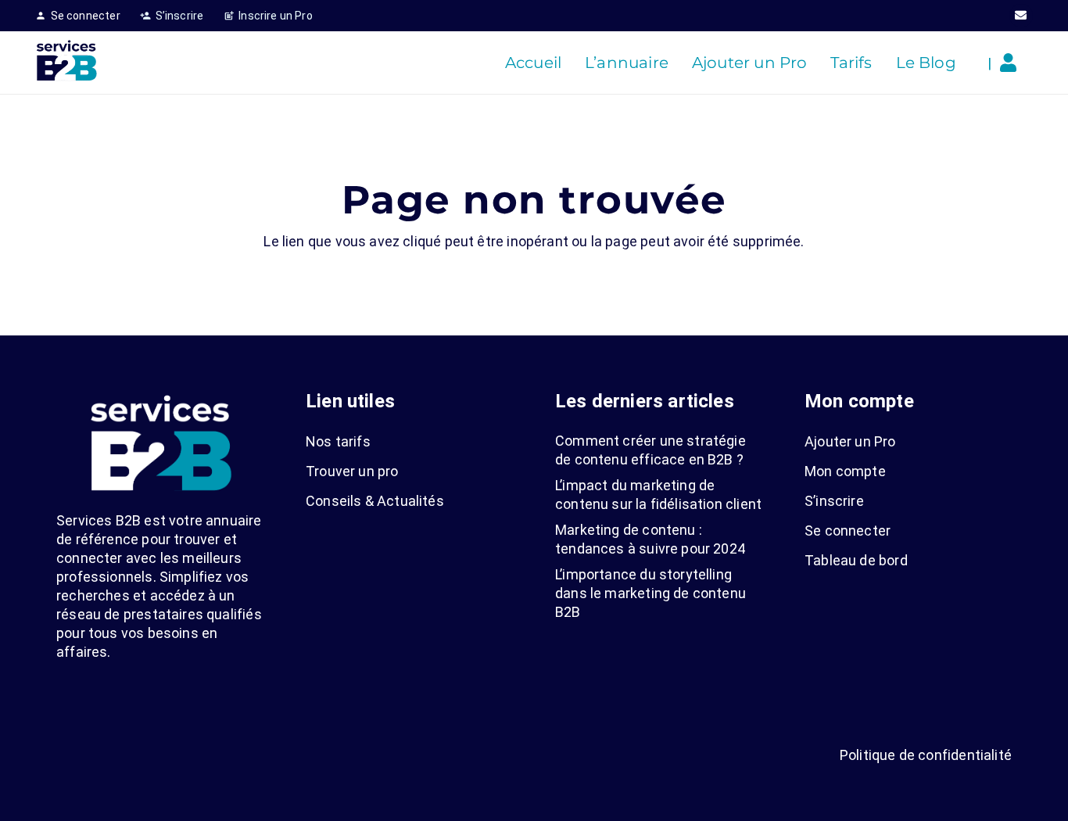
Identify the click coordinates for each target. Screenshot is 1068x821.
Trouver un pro (352, 471)
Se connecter (848, 530)
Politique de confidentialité (926, 755)
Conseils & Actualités (375, 501)
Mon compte (845, 471)
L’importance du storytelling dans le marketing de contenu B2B (650, 593)
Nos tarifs (338, 441)
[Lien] (1012, 62)
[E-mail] (1021, 15)
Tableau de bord (856, 560)
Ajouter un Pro (850, 441)
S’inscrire (834, 501)
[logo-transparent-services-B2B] (66, 62)
